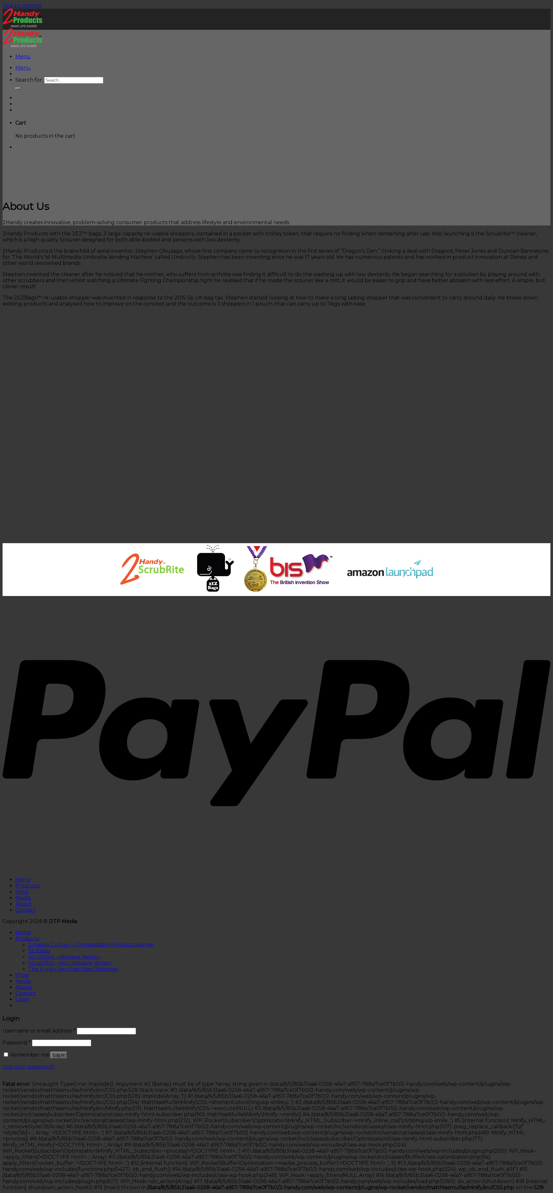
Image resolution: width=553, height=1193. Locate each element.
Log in (58, 1055)
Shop (22, 892)
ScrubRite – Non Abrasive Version (70, 963)
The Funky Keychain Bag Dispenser (73, 969)
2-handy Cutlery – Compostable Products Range (90, 945)
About (23, 904)
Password (17, 1043)
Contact (25, 910)
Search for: (29, 80)
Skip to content (22, 6)
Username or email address (39, 1031)
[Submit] (17, 88)
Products (27, 886)
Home (23, 880)
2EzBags (39, 951)
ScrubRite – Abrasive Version (64, 957)
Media (23, 898)
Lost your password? (29, 1067)
